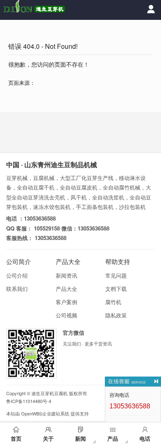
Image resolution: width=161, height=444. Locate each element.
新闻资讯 (66, 275)
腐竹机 (113, 302)
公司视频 (66, 315)
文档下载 (116, 289)
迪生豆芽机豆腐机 (49, 393)
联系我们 (17, 289)
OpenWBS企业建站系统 (45, 413)
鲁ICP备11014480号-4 (28, 401)
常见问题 (116, 275)
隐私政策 (116, 315)
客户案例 (66, 302)
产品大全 (66, 289)
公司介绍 (17, 275)
